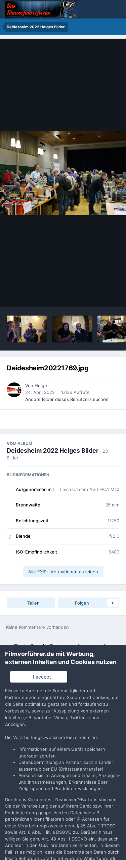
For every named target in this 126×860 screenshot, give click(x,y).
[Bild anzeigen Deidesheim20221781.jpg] (27, 329)
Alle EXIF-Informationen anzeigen (63, 571)
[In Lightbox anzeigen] (63, 173)
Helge (41, 385)
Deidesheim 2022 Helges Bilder (52, 450)
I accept (40, 677)
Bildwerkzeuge (94, 295)
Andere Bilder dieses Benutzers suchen (67, 399)
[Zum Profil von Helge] (14, 389)
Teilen (33, 603)
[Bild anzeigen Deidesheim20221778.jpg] (72, 329)
